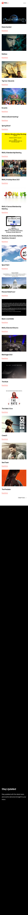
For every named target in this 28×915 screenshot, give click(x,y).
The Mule (5, 382)
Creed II (4, 435)
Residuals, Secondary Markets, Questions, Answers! (12, 237)
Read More (5, 31)
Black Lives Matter (8, 319)
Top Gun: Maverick (8, 81)
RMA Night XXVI (7, 355)
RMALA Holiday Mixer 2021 (11, 179)
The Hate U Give (7, 408)
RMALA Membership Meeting (11, 152)
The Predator (6, 489)
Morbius (4, 54)
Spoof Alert (5, 265)
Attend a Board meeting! (10, 117)
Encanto (4, 108)
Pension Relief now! (8, 292)
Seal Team (5, 462)
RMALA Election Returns (10, 328)
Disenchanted (6, 27)
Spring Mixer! (6, 126)
